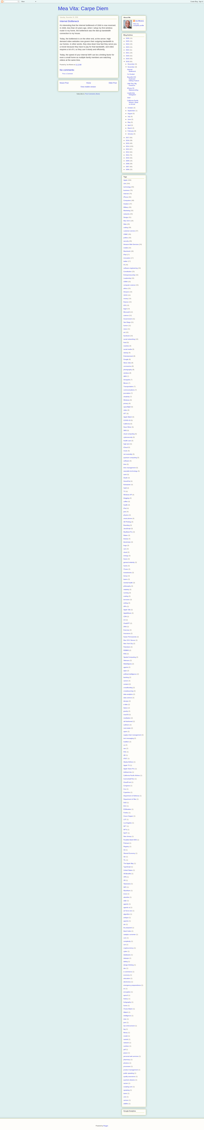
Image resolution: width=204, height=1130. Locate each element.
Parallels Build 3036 (130, 840)
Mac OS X (126, 221)
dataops (126, 958)
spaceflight (127, 407)
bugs (125, 545)
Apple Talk (126, 610)
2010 (128, 158)
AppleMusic (127, 613)
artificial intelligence (130, 674)
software (126, 461)
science (126, 315)
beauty (125, 539)
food (124, 342)
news (125, 329)
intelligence (127, 1015)
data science (127, 698)
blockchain (127, 542)
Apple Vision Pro (129, 769)
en (124, 988)
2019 (128, 58)
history (125, 999)
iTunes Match (127, 1009)
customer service (129, 231)
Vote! (129, 98)
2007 (128, 166)
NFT (124, 826)
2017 (128, 137)
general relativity (129, 562)
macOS (125, 714)
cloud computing (129, 434)
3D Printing (127, 522)
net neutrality (127, 454)
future (125, 559)
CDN (125, 616)
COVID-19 (126, 420)
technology (127, 187)
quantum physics (129, 1080)
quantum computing (130, 457)
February (131, 131)
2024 (128, 44)
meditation (126, 718)
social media (127, 349)
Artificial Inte (127, 772)
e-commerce (127, 972)
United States (127, 870)
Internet (126, 193)
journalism (126, 393)
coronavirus (127, 366)
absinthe (126, 897)
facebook (126, 336)
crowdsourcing (128, 691)
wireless (126, 373)
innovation (126, 258)
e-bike (125, 704)
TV (124, 491)
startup (125, 353)
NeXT (125, 833)
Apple (125, 180)
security (126, 241)
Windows (126, 400)
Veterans (126, 660)
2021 (128, 53)
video (125, 410)
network (126, 1043)
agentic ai (126, 907)
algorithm (126, 914)
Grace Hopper (128, 816)
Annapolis (126, 380)
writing (125, 603)
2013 (128, 149)
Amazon (126, 292)
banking (126, 677)
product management (130, 1070)
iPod (124, 508)
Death (125, 478)
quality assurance (129, 1076)
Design (125, 217)
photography (127, 369)
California (126, 424)
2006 (128, 169)
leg (124, 1029)
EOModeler (127, 809)
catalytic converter (129, 934)
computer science (129, 285)
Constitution (127, 271)
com (124, 938)
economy (126, 975)
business (126, 190)
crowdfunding (127, 687)
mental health (128, 583)
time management (129, 468)
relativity (126, 589)
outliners (126, 725)
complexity (127, 941)
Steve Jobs (127, 363)
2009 (128, 161)
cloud (125, 552)
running (126, 593)
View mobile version (88, 87)
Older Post (113, 83)
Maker (125, 535)
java (124, 511)
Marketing (126, 210)
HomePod (126, 481)
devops (125, 701)
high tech (126, 444)
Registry (126, 846)
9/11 (124, 752)
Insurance (126, 633)
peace (125, 1053)
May (129, 122)
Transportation (128, 386)
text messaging (128, 738)
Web (125, 224)
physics (125, 515)
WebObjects (127, 664)
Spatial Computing (129, 657)
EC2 (124, 806)
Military (125, 207)
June (129, 119)
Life (124, 183)
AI (124, 265)
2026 (128, 38)
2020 (128, 56)
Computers (127, 200)
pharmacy (126, 1059)
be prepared (127, 928)
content (125, 684)
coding (125, 227)
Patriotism (126, 647)
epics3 (125, 995)
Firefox (125, 813)
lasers (125, 579)
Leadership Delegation (131, 94)
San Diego (126, 322)
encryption (126, 992)
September (131, 110)
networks (126, 214)
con (124, 944)
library (125, 1032)
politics (125, 238)
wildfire (125, 1103)
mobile (125, 248)
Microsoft (126, 312)
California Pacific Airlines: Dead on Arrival (132, 102)
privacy (125, 403)
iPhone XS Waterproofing (132, 89)
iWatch (125, 1012)
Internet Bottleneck (131, 70)
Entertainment (128, 356)
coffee (125, 501)
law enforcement (129, 1026)
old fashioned (127, 721)
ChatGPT (126, 623)
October (130, 108)
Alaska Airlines (128, 762)
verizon (125, 1100)
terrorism (126, 599)
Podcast (126, 843)
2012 (128, 152)
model (125, 1036)
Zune (125, 894)
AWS (125, 376)
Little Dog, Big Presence (132, 84)
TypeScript (127, 867)
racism (125, 1083)
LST (124, 819)
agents (125, 667)
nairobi (125, 1039)
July (129, 116)
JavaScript (126, 528)
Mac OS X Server (129, 640)
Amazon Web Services (131, 244)
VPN (124, 877)
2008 (128, 163)
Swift (125, 488)
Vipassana (126, 884)
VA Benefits (127, 873)
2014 (128, 146)
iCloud (125, 447)
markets (126, 346)
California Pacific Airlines (131, 775)
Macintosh (126, 251)
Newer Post (64, 83)
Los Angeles (127, 823)
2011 (127, 155)
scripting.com (127, 1087)
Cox (124, 789)
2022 (128, 50)
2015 (128, 143)
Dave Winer (127, 427)
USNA (125, 281)
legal (125, 309)
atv (124, 924)
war (124, 748)
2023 (128, 47)
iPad (124, 254)
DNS (125, 626)
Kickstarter (127, 484)
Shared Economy (129, 853)
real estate (127, 728)
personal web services (130, 1056)
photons (126, 1063)
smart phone (127, 518)
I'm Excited (131, 74)
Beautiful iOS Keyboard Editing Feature (133, 78)
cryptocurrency (128, 948)
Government (127, 319)
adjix (125, 900)
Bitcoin (125, 383)
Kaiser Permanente (129, 637)
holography (127, 1002)
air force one (127, 911)
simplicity (126, 396)
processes (126, 1066)
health (125, 505)
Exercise (126, 630)
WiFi (124, 887)
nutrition (126, 1046)
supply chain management (132, 735)
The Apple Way (128, 863)
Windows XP (127, 495)
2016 (128, 140)
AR (124, 755)
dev (124, 968)
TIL (124, 860)
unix (124, 1097)
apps (125, 670)
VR (124, 880)
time (124, 464)
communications (128, 390)
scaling (125, 596)
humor (125, 325)
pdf (124, 1049)
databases (126, 955)
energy (125, 555)
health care (127, 440)
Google (125, 359)
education (126, 978)
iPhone (125, 197)
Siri (124, 857)
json (124, 1022)
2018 (128, 61)
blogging (126, 498)
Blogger (105, 1126)
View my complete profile (138, 24)
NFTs (125, 829)
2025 (128, 41)
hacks (125, 566)
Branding (126, 525)
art (124, 332)
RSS (124, 654)
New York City (128, 643)
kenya (125, 576)
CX (124, 620)
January (130, 134)
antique (125, 917)
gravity (125, 711)
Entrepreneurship (129, 275)
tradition (126, 742)
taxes (125, 1093)
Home (88, 83)
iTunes (125, 569)
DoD (124, 802)
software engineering (130, 268)
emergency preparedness (132, 985)
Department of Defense (131, 796)
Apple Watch (127, 417)
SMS (125, 430)
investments (127, 572)
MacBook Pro (127, 532)
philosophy (127, 586)
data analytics (128, 694)
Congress (126, 785)
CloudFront (127, 782)
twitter (125, 261)
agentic (125, 904)
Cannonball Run (128, 779)
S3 (124, 850)
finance (125, 302)
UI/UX (125, 295)
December (131, 64)
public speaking (128, 1073)
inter (124, 1019)
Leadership (127, 278)
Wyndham (126, 890)
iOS (124, 305)
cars (124, 549)
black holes (127, 931)
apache (125, 921)
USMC (125, 234)
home (125, 1005)
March (130, 128)
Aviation (126, 204)
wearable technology (130, 471)
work (125, 474)
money (125, 298)
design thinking (128, 965)
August (130, 113)
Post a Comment (67, 73)
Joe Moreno (139, 21)
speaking (126, 1090)
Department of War (129, 799)
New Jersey (127, 836)
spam (125, 731)
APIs (125, 606)
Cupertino (126, 792)
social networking (129, 339)
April (129, 125)
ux (124, 745)
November (131, 67)
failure (125, 708)
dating (125, 961)
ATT (124, 413)
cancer (125, 681)
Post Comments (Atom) (92, 94)
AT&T (125, 758)
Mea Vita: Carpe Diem (83, 8)
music (125, 451)
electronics (127, 982)
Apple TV (126, 765)
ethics (125, 288)
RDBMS (126, 650)
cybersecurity (127, 437)
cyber (125, 951)
